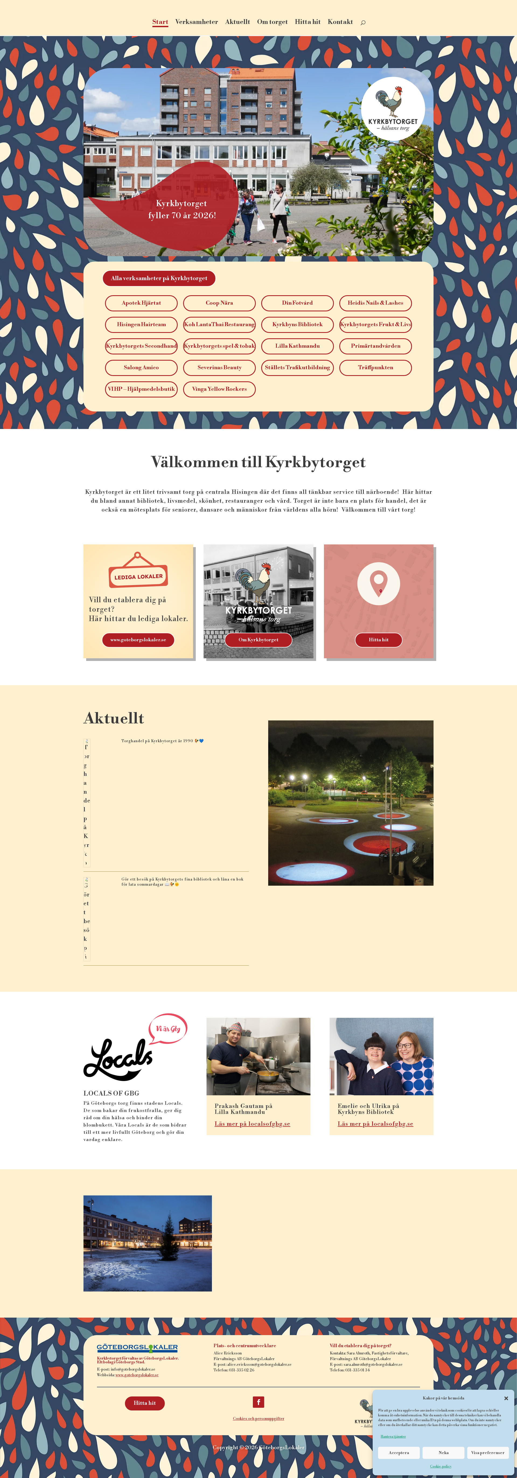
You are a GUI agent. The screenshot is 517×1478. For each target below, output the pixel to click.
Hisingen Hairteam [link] (141, 324)
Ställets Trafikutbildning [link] (297, 367)
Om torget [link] (272, 23)
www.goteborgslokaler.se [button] (138, 640)
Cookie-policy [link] (441, 1467)
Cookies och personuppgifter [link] (258, 1418)
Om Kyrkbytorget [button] (258, 640)
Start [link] (160, 23)
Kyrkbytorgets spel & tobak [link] (219, 346)
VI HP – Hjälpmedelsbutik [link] (141, 389)
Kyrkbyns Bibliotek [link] (298, 324)
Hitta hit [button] (379, 640)
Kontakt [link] (340, 23)
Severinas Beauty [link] (220, 367)
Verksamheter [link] (196, 23)
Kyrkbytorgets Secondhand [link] (141, 346)
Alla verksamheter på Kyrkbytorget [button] (159, 278)
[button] (506, 1398)
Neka (444, 1452)
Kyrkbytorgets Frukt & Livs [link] (375, 324)
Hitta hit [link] (308, 23)
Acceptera (399, 1452)
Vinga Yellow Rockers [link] (219, 389)
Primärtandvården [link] (375, 346)
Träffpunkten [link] (375, 367)
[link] (259, 13)
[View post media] (86, 803)
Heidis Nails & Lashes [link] (375, 303)
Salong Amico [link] (141, 367)
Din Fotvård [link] (297, 303)
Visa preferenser (488, 1452)
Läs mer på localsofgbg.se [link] (252, 1124)
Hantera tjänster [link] (393, 1437)
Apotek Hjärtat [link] (141, 303)
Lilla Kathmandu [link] (297, 346)
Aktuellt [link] (237, 23)
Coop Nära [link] (219, 303)
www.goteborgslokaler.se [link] (137, 1375)
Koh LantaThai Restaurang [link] (219, 324)
